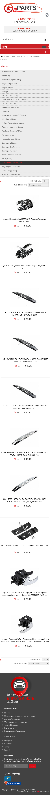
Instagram (8, 741)
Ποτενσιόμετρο (8, 135)
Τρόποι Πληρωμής (11, 725)
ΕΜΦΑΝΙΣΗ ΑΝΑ (36, 181)
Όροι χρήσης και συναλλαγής (15, 722)
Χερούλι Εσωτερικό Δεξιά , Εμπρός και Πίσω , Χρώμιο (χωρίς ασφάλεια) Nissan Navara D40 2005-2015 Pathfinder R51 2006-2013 (25, 641)
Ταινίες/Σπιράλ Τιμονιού (11, 155)
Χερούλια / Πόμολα (33, 56)
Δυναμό (5, 91)
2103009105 (26, 19)
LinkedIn (7, 750)
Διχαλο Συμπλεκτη (9, 84)
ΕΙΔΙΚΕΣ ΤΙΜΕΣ (25, 29)
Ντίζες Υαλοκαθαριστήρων (13, 123)
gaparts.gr (24, 7)
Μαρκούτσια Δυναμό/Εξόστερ (14, 115)
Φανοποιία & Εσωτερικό (14, 56)
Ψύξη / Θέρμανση (9, 171)
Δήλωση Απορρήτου (12, 719)
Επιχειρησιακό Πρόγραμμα (14, 731)
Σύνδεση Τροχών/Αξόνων (12, 131)
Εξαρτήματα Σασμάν (10, 103)
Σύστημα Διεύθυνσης (10, 147)
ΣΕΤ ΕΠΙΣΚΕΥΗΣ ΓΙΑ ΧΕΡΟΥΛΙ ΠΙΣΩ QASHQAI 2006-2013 (24, 546)
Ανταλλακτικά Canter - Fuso (13, 72)
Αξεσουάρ (6, 76)
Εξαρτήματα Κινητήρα (11, 95)
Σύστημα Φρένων (9, 151)
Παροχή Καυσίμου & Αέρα (12, 127)
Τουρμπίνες (7, 159)
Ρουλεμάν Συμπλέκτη (11, 139)
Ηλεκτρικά (6, 111)
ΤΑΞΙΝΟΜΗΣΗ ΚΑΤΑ (20, 185)
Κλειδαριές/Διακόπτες (11, 107)
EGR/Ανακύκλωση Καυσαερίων (15, 99)
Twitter (6, 747)
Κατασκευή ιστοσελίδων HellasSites (33, 792)
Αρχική (1, 56)
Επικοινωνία (9, 728)
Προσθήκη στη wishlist (18, 226)
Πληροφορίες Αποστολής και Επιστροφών (20, 716)
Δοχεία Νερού (7, 87)
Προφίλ (7, 713)
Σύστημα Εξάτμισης (10, 143)
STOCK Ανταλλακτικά (11, 174)
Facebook (8, 744)
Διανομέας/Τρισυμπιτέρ (11, 80)
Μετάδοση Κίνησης (10, 119)
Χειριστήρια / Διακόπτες (11, 167)
